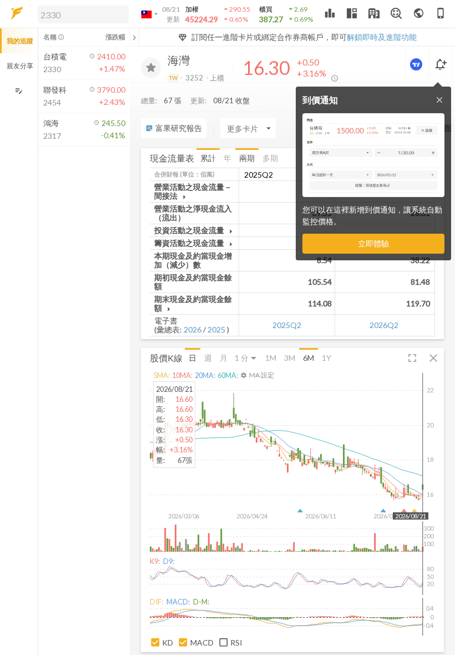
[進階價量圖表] (417, 64)
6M (308, 357)
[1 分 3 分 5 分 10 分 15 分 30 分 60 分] (246, 357)
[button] (81, 14)
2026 (192, 329)
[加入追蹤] (151, 68)
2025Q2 (286, 325)
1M (270, 357)
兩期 (247, 158)
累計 (208, 158)
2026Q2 (384, 325)
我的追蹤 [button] (20, 41)
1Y (326, 357)
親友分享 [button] (20, 66)
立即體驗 (373, 243)
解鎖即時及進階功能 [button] (382, 37)
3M (289, 357)
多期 (270, 158)
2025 (216, 329)
